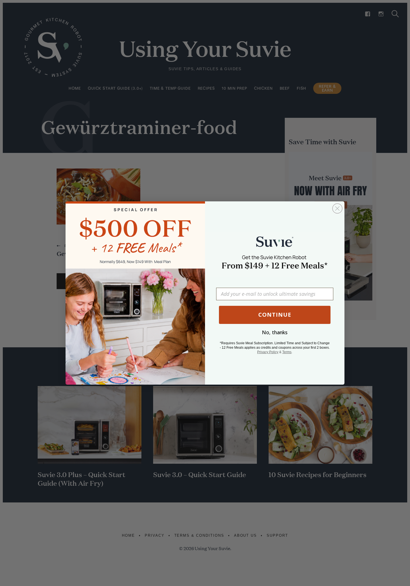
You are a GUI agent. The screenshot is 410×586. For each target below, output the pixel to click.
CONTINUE (274, 314)
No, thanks (275, 332)
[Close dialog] (337, 208)
